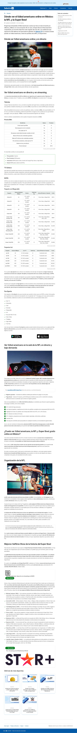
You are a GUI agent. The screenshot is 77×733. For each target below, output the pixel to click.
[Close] (38, 1)
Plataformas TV (43, 8)
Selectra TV (39, 31)
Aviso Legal (6, 725)
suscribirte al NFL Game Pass (15, 390)
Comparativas (63, 8)
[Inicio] (5, 13)
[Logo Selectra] (9, 8)
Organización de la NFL (62, 30)
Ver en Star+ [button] (11, 648)
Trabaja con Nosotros (14, 725)
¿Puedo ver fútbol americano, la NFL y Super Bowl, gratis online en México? (65, 27)
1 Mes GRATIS (9, 578)
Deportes (70, 8)
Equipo (22, 725)
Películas (56, 8)
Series (50, 8)
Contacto (27, 725)
